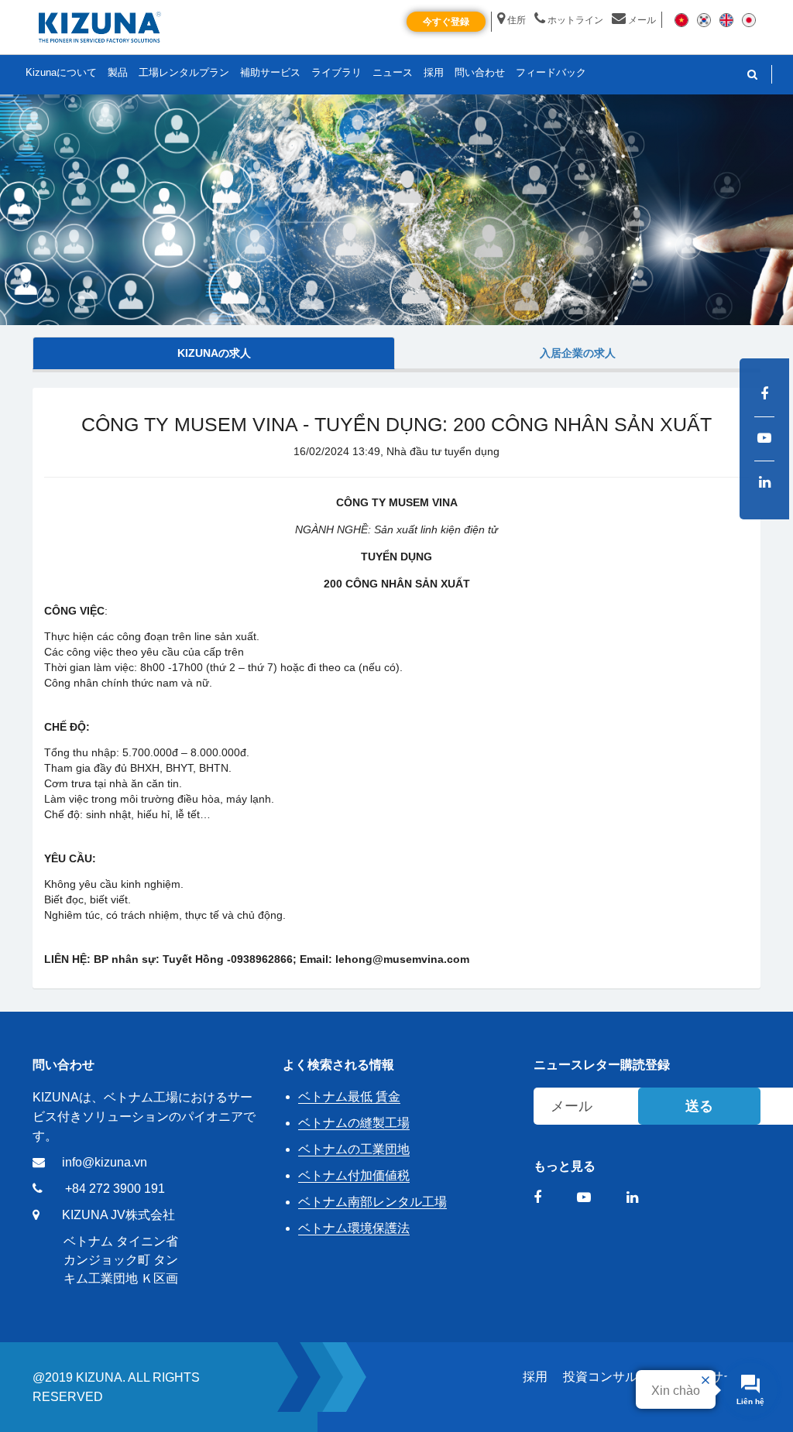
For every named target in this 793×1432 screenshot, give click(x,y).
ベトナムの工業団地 (354, 1149)
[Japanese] (749, 19)
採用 (535, 1376)
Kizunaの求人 (214, 353)
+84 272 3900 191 (115, 1188)
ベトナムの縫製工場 (354, 1122)
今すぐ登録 (446, 21)
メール (642, 20)
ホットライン (575, 20)
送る (699, 1106)
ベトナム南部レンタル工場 (372, 1201)
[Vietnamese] (681, 19)
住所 (516, 20)
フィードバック (551, 72)
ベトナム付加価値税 (354, 1175)
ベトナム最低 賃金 (349, 1096)
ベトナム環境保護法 (354, 1228)
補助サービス (270, 72)
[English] (726, 19)
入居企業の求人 (578, 353)
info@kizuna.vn (104, 1162)
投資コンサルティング (625, 1376)
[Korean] (704, 19)
